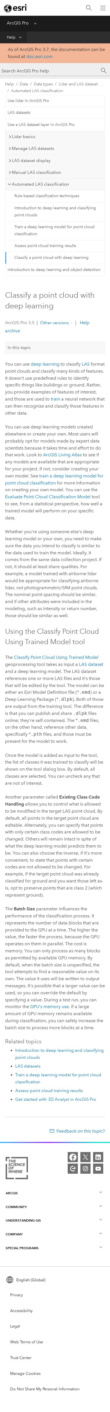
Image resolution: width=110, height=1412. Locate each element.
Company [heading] (14, 1234)
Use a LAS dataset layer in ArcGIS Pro (41, 124)
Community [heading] (16, 1207)
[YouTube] (98, 1169)
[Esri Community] (73, 1169)
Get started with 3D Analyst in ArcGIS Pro (55, 1099)
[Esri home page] (16, 8)
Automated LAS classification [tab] (40, 184)
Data (24, 84)
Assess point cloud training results (45, 245)
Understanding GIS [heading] (23, 1220)
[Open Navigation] (103, 8)
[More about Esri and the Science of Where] (17, 1169)
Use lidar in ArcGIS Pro (28, 100)
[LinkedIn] (98, 1157)
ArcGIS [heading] (12, 1193)
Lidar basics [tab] (23, 136)
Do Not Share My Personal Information (45, 1389)
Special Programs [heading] (22, 1248)
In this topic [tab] (19, 347)
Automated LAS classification (37, 90)
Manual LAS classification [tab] (36, 172)
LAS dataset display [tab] (31, 160)
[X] (85, 1157)
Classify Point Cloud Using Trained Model (56, 657)
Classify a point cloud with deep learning (51, 257)
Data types (43, 84)
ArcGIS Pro (18, 23)
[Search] (88, 8)
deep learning (45, 364)
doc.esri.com (39, 56)
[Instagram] (85, 1169)
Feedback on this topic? (80, 1131)
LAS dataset (91, 664)
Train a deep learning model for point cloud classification (54, 230)
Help (11, 37)
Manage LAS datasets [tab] (33, 148)
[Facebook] (73, 1157)
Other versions (54, 322)
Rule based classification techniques (46, 196)
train (55, 399)
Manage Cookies (25, 1373)
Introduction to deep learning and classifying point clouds (55, 211)
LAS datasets (19, 112)
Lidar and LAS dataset (78, 84)
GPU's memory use (49, 1006)
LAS (86, 364)
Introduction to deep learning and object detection (54, 269)
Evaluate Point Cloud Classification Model (48, 496)
